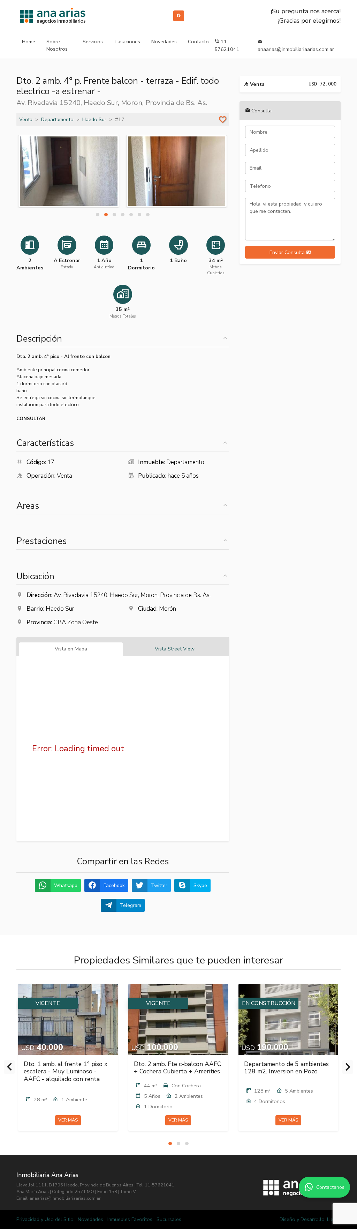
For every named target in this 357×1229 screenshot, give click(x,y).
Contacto (198, 41)
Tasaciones (127, 41)
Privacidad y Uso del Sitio (45, 1219)
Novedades (164, 41)
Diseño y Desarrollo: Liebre (310, 1219)
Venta (25, 119)
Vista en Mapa (71, 648)
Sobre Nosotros (57, 45)
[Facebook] (178, 15)
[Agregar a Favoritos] (222, 119)
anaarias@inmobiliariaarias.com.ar (296, 49)
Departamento (57, 119)
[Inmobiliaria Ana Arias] (52, 16)
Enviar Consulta (287, 252)
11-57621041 (227, 45)
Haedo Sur (94, 119)
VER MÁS (68, 1120)
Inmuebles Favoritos (129, 1219)
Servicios (93, 41)
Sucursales (169, 1219)
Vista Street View (175, 648)
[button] (97, 214)
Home (28, 41)
